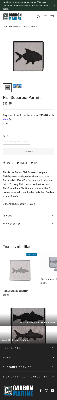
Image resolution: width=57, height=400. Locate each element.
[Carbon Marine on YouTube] (52, 391)
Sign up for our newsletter (25, 376)
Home (5, 26)
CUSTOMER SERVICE (17, 367)
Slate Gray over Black (16, 141)
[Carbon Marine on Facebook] (40, 391)
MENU (7, 357)
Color (6, 136)
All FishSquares (14, 26)
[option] (28, 56)
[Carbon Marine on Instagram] (46, 391)
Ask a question (12, 224)
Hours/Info (12, 347)
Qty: (5, 122)
